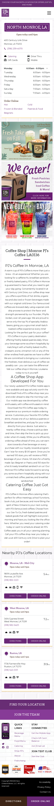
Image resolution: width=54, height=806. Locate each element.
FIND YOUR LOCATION (27, 704)
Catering (18, 746)
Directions (15, 596)
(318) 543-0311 (11, 670)
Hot (6, 104)
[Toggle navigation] (49, 13)
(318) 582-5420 (11, 625)
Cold (30, 104)
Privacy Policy (43, 787)
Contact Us (45, 792)
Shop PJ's (19, 751)
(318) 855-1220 (11, 580)
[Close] (48, 2)
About (17, 756)
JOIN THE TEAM (27, 714)
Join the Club (38, 756)
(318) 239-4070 (15, 48)
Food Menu (20, 741)
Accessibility (44, 782)
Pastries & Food (35, 109)
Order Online (38, 596)
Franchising (19, 760)
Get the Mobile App (41, 733)
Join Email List (38, 746)
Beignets (8, 113)
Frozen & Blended (13, 109)
